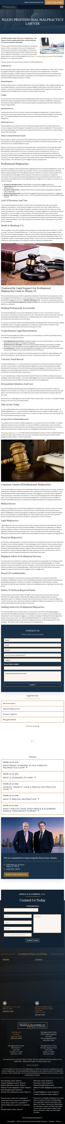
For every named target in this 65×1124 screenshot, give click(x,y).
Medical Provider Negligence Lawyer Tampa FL (16, 1087)
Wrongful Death (9, 720)
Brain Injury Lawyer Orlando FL (43, 1083)
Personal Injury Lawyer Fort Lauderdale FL (14, 1098)
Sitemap (51, 1121)
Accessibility (11, 1121)
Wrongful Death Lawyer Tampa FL (12, 1109)
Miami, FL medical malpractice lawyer (42, 56)
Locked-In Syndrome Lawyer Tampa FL (46, 1094)
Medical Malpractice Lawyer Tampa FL (13, 1085)
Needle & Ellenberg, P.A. (10, 433)
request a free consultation (16, 874)
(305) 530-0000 (54, 2)
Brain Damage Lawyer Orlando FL (12, 1090)
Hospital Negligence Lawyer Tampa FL (13, 1083)
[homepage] (9, 7)
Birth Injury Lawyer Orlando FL (43, 1081)
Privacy (58, 1121)
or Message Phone (32, 906)
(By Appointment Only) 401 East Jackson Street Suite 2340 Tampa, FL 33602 (44, 1009)
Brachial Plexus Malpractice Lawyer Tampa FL (15, 1092)
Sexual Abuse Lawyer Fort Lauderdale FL (14, 1103)
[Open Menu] (61, 7)
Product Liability (10, 714)
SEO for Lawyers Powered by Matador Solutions (32, 1121)
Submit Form (32, 940)
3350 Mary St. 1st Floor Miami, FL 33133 (16, 1034)
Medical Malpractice (11, 709)
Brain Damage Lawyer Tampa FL (11, 1081)
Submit (32, 685)
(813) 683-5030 (40, 1015)
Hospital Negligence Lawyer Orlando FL (46, 1092)
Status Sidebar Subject (11, 664)
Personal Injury (9, 703)
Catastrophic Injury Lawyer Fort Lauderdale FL (16, 1100)
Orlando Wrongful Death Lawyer (44, 1085)
